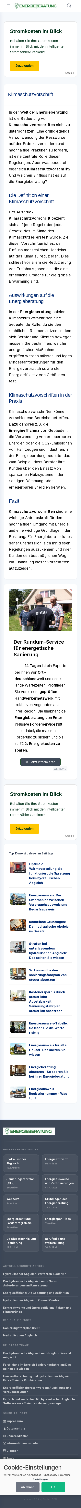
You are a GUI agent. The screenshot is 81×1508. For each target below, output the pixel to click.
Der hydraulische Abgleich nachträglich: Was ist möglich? (37, 1355)
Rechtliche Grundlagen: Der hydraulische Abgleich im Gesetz (50, 926)
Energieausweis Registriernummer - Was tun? (48, 1093)
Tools (10, 1458)
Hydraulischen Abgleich (20, 1335)
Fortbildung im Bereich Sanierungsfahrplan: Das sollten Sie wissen (37, 1366)
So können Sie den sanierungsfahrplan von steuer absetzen (48, 975)
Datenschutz (15, 1428)
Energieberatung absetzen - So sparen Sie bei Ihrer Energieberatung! (50, 1071)
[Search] (69, 6)
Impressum (14, 1421)
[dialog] (40, 1477)
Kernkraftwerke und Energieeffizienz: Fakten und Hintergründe (37, 1309)
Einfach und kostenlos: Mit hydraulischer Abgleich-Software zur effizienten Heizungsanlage (39, 1401)
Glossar (12, 1450)
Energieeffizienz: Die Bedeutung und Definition (36, 1292)
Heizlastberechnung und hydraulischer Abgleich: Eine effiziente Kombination (37, 1378)
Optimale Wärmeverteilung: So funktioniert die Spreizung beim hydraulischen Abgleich (49, 873)
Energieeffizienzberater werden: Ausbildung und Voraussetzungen (37, 1389)
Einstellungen (40, 1479)
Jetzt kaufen (25, 65)
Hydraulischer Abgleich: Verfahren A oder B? (34, 1274)
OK (53, 1487)
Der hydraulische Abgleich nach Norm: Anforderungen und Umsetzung (30, 1283)
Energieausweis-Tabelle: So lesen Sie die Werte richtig (48, 1028)
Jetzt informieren (42, 762)
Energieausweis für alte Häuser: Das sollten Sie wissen (47, 1049)
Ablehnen (27, 1487)
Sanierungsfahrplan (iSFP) (21, 1328)
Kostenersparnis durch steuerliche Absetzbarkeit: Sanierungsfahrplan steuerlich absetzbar (47, 1001)
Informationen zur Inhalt (23, 1443)
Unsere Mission (17, 1436)
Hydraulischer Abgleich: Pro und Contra (31, 1300)
